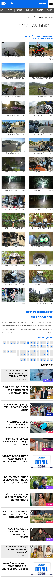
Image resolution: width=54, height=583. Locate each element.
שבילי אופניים (27, 326)
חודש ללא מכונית (8, 322)
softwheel (5, 326)
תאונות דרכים (15, 326)
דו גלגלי (34, 322)
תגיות (42, 3)
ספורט (19, 10)
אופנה (39, 329)
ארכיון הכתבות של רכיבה (39, 312)
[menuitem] (40, 10)
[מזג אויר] (11, 4)
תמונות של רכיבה (36, 17)
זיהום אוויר (37, 326)
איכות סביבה (47, 326)
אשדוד (50, 332)
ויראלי (9, 10)
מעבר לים (27, 322)
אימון (18, 329)
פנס (39, 322)
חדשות (40, 10)
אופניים (49, 322)
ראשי (49, 10)
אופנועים (19, 322)
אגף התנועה (48, 329)
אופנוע (43, 322)
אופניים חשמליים (28, 329)
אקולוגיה (4, 329)
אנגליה (12, 329)
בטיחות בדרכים (7, 332)
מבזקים (29, 10)
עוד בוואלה (47, 365)
